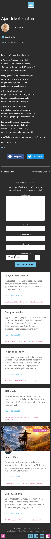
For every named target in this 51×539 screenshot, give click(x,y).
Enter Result (25, 254)
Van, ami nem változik (17, 275)
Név (25, 225)
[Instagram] (36, 536)
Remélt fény (11, 457)
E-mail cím (25, 235)
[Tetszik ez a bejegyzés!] (2, 147)
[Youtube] (42, 536)
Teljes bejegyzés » (13, 295)
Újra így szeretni (13, 493)
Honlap (25, 244)
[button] (31, 5)
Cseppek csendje (14, 312)
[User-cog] (48, 536)
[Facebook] (30, 536)
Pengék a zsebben (14, 351)
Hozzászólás (25, 195)
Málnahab (10, 391)
